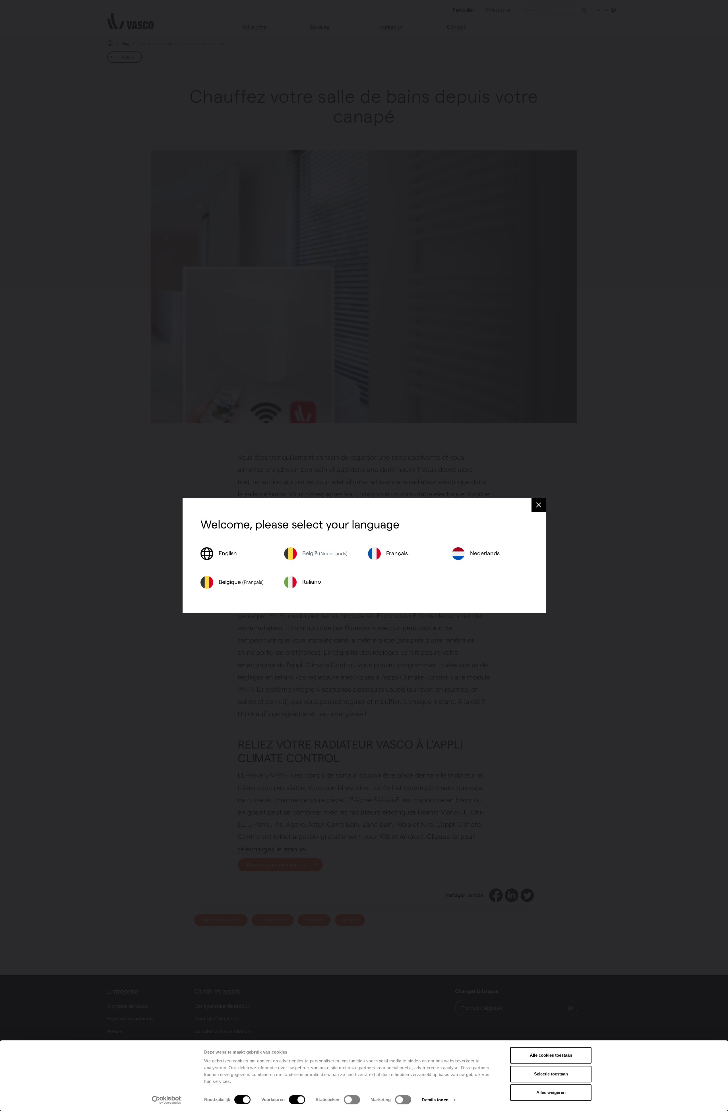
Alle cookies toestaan (551, 1055)
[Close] (538, 505)
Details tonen (435, 1099)
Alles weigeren (551, 1092)
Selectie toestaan (551, 1073)
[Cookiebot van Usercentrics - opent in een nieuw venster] (166, 1100)
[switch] (297, 1099)
